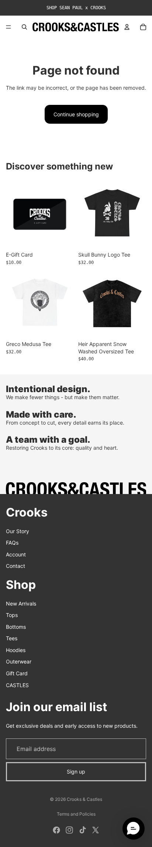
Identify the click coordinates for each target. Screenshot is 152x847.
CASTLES (17, 685)
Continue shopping (76, 114)
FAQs (12, 542)
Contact (15, 566)
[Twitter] (95, 830)
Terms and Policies (76, 814)
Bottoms (16, 626)
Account (16, 554)
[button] (133, 828)
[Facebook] (56, 830)
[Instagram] (69, 830)
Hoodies (15, 650)
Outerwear (18, 661)
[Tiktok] (82, 830)
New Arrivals (21, 603)
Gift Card (17, 673)
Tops (12, 615)
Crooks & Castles (84, 799)
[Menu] (8, 26)
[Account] (127, 27)
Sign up (76, 771)
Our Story (17, 531)
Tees (11, 638)
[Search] (24, 27)
